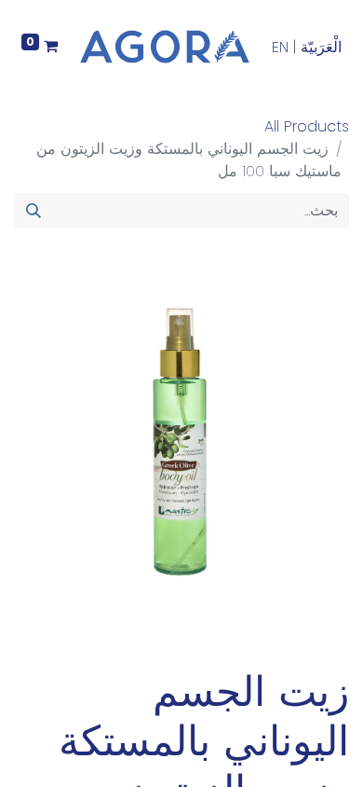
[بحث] (33, 210)
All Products (306, 126)
